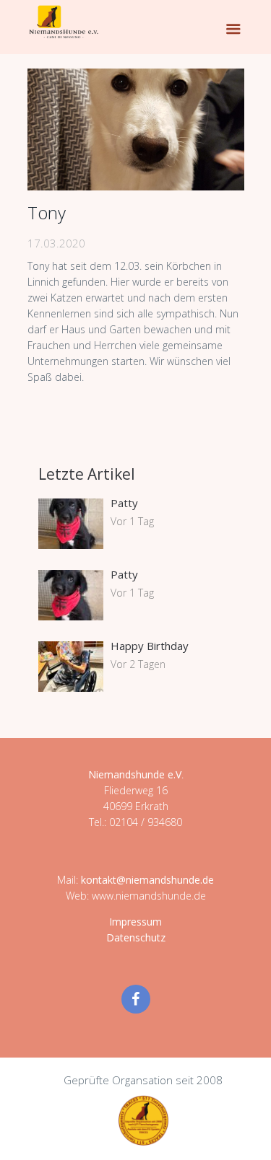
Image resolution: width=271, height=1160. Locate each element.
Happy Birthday (150, 645)
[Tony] (135, 129)
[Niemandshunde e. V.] (63, 22)
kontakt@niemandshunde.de (147, 880)
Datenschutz (135, 937)
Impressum (135, 921)
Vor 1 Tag (132, 521)
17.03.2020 (56, 243)
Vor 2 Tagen (138, 664)
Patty (124, 503)
